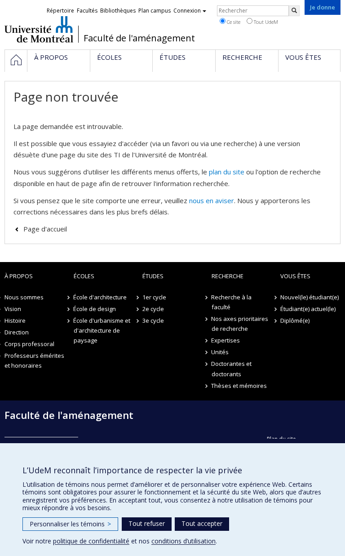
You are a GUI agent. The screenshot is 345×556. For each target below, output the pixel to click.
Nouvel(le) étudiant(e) (309, 297)
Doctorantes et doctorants (232, 369)
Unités (220, 352)
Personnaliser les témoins (70, 524)
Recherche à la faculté (232, 302)
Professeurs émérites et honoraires (34, 360)
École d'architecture (100, 297)
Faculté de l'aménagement (139, 38)
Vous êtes (295, 276)
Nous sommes (24, 297)
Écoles (84, 276)
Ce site (233, 21)
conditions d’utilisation (183, 541)
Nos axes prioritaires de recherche (240, 324)
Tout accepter (201, 523)
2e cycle (153, 309)
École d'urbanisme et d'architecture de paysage (102, 330)
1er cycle (154, 297)
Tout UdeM (265, 21)
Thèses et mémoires (239, 386)
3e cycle (153, 320)
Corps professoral (29, 344)
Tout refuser (146, 523)
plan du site (226, 171)
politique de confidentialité (91, 541)
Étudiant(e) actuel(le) (308, 309)
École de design (95, 309)
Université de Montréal (38, 29)
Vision (12, 309)
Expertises (226, 340)
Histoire (15, 320)
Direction (16, 332)
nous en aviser (211, 200)
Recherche (227, 276)
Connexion (187, 10)
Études (153, 276)
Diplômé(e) (295, 320)
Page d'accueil (45, 228)
